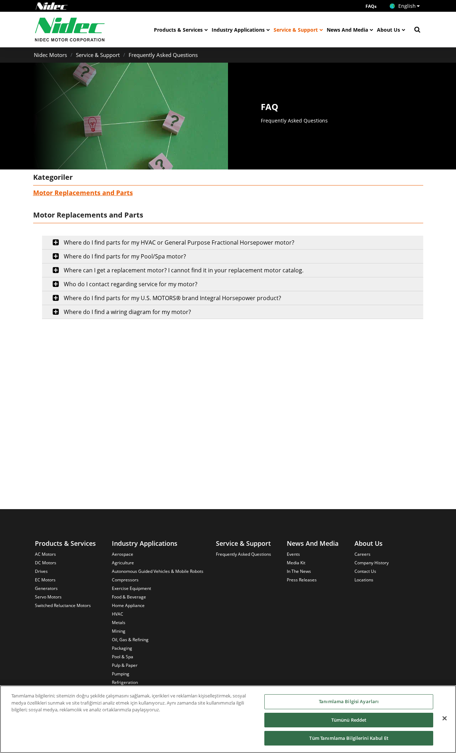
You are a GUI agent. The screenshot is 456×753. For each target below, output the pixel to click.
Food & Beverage (129, 597)
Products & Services (178, 29)
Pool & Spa (122, 657)
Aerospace (122, 554)
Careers (362, 554)
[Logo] (52, 6)
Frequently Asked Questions (163, 54)
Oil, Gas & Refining (130, 640)
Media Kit (296, 563)
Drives (41, 571)
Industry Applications (238, 29)
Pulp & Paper (125, 665)
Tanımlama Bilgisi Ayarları (349, 701)
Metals (118, 622)
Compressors (125, 580)
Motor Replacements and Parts (83, 192)
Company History (371, 563)
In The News (299, 571)
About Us (388, 29)
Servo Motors (48, 597)
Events (293, 554)
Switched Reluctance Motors (63, 605)
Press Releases (302, 580)
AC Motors (45, 554)
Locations (363, 580)
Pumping (120, 674)
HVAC (117, 614)
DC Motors (45, 563)
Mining (118, 631)
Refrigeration (125, 682)
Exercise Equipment (131, 588)
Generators (46, 588)
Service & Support (296, 29)
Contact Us (365, 571)
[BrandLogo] (70, 29)
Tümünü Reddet (349, 720)
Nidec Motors (50, 54)
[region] (228, 719)
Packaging (122, 648)
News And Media (347, 29)
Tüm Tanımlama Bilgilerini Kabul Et (348, 738)
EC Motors (45, 580)
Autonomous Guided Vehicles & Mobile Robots (157, 571)
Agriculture (123, 563)
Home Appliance (128, 605)
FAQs (371, 6)
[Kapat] (444, 718)
